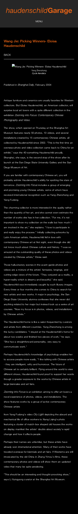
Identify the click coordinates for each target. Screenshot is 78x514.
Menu (39, 21)
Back (7, 54)
